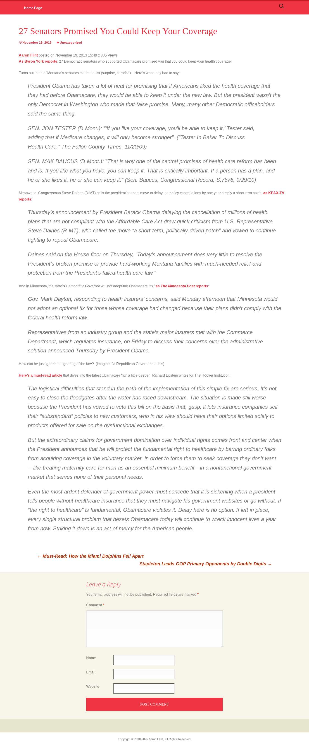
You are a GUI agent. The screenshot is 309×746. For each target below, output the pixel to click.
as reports (182, 286)
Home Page (33, 8)
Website (92, 686)
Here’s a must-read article (40, 375)
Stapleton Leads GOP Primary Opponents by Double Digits (206, 563)
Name (91, 658)
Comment (95, 605)
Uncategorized (71, 42)
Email (90, 672)
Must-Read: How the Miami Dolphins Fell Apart (90, 556)
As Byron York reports (38, 61)
